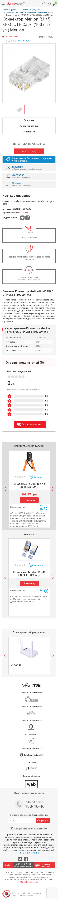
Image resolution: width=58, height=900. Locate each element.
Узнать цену (29, 151)
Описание (29, 120)
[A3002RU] (29, 648)
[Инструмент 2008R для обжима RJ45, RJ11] (29, 461)
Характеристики (29, 126)
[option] (29, 73)
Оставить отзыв (32, 424)
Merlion (24, 212)
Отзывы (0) (29, 131)
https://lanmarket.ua (29, 882)
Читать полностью (29, 852)
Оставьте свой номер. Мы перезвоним (29, 815)
